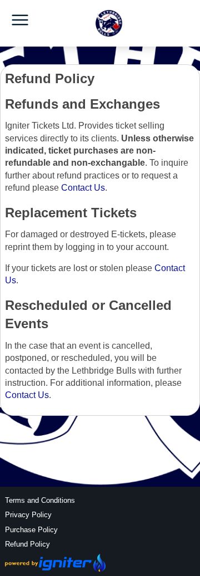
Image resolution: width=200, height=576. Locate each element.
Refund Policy (27, 544)
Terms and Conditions (40, 500)
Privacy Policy (28, 515)
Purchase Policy (31, 530)
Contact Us (83, 187)
